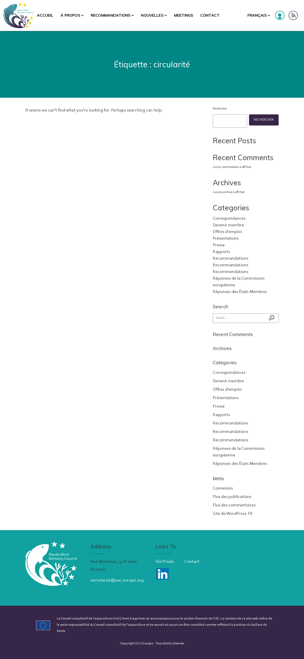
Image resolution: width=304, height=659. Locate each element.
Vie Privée (165, 561)
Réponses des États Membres (240, 292)
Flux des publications (232, 497)
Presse (219, 245)
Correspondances (229, 218)
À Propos (70, 15)
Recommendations (230, 272)
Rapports (221, 252)
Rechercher (220, 108)
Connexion (223, 488)
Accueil (45, 15)
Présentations (226, 238)
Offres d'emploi (227, 232)
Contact (209, 15)
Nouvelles (152, 15)
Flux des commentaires (234, 505)
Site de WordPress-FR (233, 514)
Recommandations (110, 15)
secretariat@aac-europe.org (117, 580)
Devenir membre (228, 225)
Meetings (183, 15)
